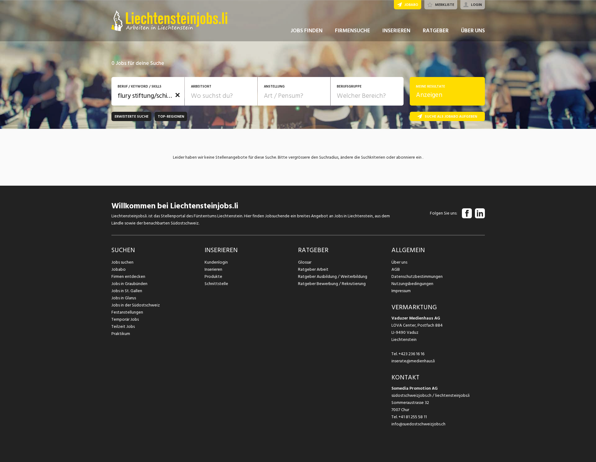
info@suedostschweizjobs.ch (418, 424)
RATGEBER (436, 30)
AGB (395, 269)
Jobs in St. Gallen (126, 290)
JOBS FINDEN (307, 30)
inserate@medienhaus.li (413, 361)
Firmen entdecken (128, 276)
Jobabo (118, 269)
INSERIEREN (396, 30)
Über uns (399, 262)
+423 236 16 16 (411, 353)
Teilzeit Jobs (123, 326)
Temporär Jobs (125, 319)
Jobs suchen (122, 262)
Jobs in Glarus (123, 297)
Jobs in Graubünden (129, 283)
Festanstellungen (127, 312)
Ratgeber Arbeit (313, 269)
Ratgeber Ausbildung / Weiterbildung (332, 276)
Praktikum (120, 333)
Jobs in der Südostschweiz (135, 305)
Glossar (304, 262)
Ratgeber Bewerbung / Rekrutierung (332, 283)
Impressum (401, 290)
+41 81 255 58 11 (413, 416)
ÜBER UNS (473, 30)
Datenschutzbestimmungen (417, 276)
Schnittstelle (216, 283)
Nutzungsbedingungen (412, 283)
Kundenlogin (216, 262)
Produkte (213, 276)
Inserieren (213, 269)
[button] (177, 95)
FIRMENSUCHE (352, 30)
